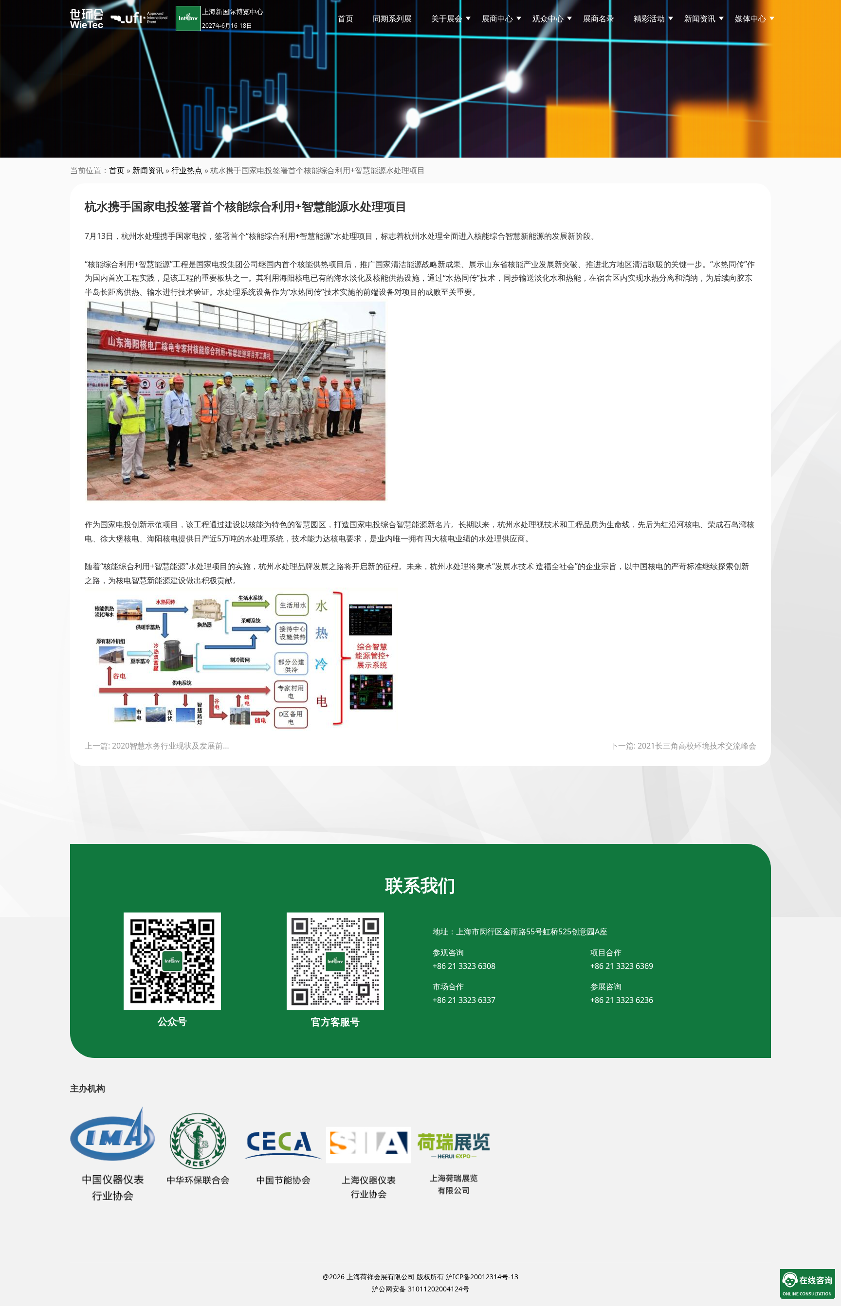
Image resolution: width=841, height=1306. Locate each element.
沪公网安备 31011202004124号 (420, 1288)
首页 (345, 18)
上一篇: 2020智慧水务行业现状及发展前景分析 (158, 745)
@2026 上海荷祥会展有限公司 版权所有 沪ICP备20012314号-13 (420, 1276)
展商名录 (598, 18)
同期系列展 (392, 18)
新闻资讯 (148, 170)
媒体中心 (750, 18)
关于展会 (446, 18)
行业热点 (186, 170)
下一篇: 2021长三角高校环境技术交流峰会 (683, 745)
